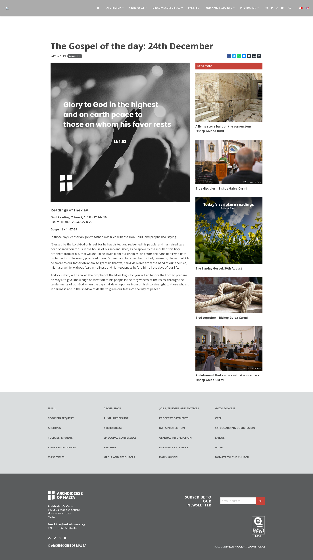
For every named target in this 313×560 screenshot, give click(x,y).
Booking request (61, 418)
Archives (54, 428)
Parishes (110, 447)
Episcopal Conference (120, 437)
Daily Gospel (74, 56)
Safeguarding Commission (235, 428)
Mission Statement (173, 447)
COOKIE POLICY (256, 546)
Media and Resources (119, 457)
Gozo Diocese (225, 408)
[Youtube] (282, 8)
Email (52, 408)
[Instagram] (277, 8)
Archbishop (112, 408)
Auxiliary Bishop (116, 418)
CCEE (218, 418)
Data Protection (172, 428)
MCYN (219, 447)
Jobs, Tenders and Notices (179, 408)
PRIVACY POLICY (235, 546)
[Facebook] (266, 8)
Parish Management (63, 447)
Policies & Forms (60, 437)
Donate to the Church (232, 457)
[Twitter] (272, 8)
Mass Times (56, 457)
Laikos (220, 437)
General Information (175, 437)
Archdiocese (113, 428)
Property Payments (174, 418)
